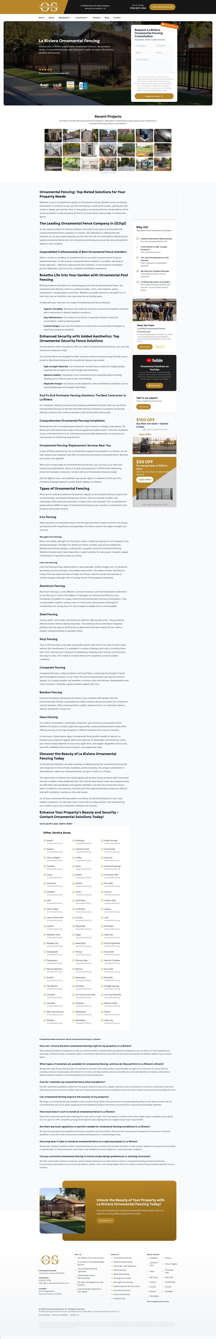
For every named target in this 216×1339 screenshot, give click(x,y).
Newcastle (83, 944)
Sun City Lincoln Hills (86, 996)
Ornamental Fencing (122, 1258)
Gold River (83, 901)
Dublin (83, 876)
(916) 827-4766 (138, 8)
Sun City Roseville (112, 996)
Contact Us (74, 1315)
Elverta (83, 884)
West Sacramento (55, 1013)
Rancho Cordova (112, 961)
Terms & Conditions (60, 1315)
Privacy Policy (44, 1315)
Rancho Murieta (54, 970)
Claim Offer (144, 434)
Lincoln (83, 918)
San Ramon (54, 987)
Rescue (83, 970)
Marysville (83, 927)
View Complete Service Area (158, 1301)
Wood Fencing (120, 1270)
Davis (83, 867)
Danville (54, 867)
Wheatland (83, 1013)
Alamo (54, 841)
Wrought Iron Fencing (123, 1282)
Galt (54, 901)
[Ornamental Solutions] (49, 7)
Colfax (83, 858)
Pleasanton (54, 961)
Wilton (112, 1013)
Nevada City (54, 944)
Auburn (54, 850)
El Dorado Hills (112, 876)
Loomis (54, 927)
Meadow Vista (54, 936)
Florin (83, 893)
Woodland (83, 1021)
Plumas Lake (83, 961)
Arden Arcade (112, 841)
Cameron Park (83, 850)
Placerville (112, 953)
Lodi (112, 918)
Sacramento (69, 1322)
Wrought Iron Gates (122, 1278)
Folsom (112, 893)
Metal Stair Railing (121, 1274)
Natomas (112, 936)
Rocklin (54, 978)
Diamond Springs (112, 867)
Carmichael (112, 850)
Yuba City (112, 1021)
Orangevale (54, 953)
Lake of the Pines (55, 918)
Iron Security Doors (122, 1290)
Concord (112, 858)
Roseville (112, 978)
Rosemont (83, 978)
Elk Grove (54, 884)
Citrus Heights (54, 858)
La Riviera (83, 910)
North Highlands (112, 944)
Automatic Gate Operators (125, 1266)
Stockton (54, 996)
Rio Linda (112, 970)
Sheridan (83, 987)
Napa (83, 936)
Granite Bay (112, 901)
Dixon (54, 876)
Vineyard (83, 1004)
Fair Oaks (112, 884)
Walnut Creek (112, 1004)
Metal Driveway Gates (123, 1262)
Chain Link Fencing (122, 1294)
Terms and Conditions (153, 90)
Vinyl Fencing (119, 1298)
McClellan (112, 927)
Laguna (112, 910)
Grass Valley (54, 910)
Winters (54, 1021)
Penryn (83, 953)
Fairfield (54, 893)
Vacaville (54, 1004)
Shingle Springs (112, 987)
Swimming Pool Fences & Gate (127, 1286)
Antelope (83, 841)
